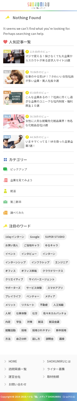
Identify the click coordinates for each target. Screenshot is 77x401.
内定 (7, 321)
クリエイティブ (14, 279)
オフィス (10, 270)
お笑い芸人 (11, 245)
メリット (10, 304)
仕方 (34, 313)
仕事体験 (21, 313)
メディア (50, 296)
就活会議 (54, 321)
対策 (29, 321)
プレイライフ (13, 296)
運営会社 (15, 376)
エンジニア (61, 262)
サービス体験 (34, 287)
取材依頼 (53, 376)
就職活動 (10, 330)
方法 (7, 338)
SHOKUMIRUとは (59, 361)
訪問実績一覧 (18, 369)
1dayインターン (14, 236)
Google (34, 236)
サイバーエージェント (42, 279)
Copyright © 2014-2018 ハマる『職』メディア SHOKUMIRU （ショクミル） (38, 396)
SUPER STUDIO (55, 236)
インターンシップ (15, 262)
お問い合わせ (18, 384)
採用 (24, 330)
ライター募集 (56, 369)
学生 (18, 321)
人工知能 (58, 304)
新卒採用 (61, 330)
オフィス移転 (29, 270)
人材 (7, 313)
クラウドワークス (53, 270)
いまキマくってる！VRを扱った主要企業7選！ (49, 143)
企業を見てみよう (21, 180)
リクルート (27, 304)
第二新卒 (15, 202)
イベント (10, 253)
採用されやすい (41, 330)
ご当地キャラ (31, 245)
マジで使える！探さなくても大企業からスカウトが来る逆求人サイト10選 (49, 58)
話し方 (36, 338)
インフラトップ (40, 262)
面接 (61, 338)
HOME (13, 361)
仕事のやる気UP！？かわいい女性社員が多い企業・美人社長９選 (49, 78)
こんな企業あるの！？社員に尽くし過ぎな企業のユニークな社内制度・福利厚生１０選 (49, 101)
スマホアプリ (55, 287)
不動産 (44, 304)
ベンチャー (33, 296)
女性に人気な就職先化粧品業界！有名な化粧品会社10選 (49, 123)
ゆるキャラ (51, 245)
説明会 (49, 338)
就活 (13, 191)
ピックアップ (18, 169)
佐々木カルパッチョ (54, 313)
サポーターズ (13, 287)
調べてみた (17, 213)
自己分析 (21, 338)
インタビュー (29, 253)
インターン (49, 253)
